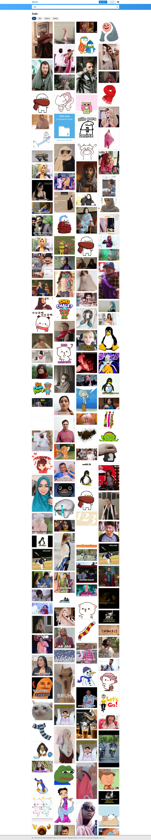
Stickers (47, 18)
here (103, 838)
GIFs (40, 18)
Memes (55, 18)
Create (104, 2)
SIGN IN (112, 2)
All (34, 18)
